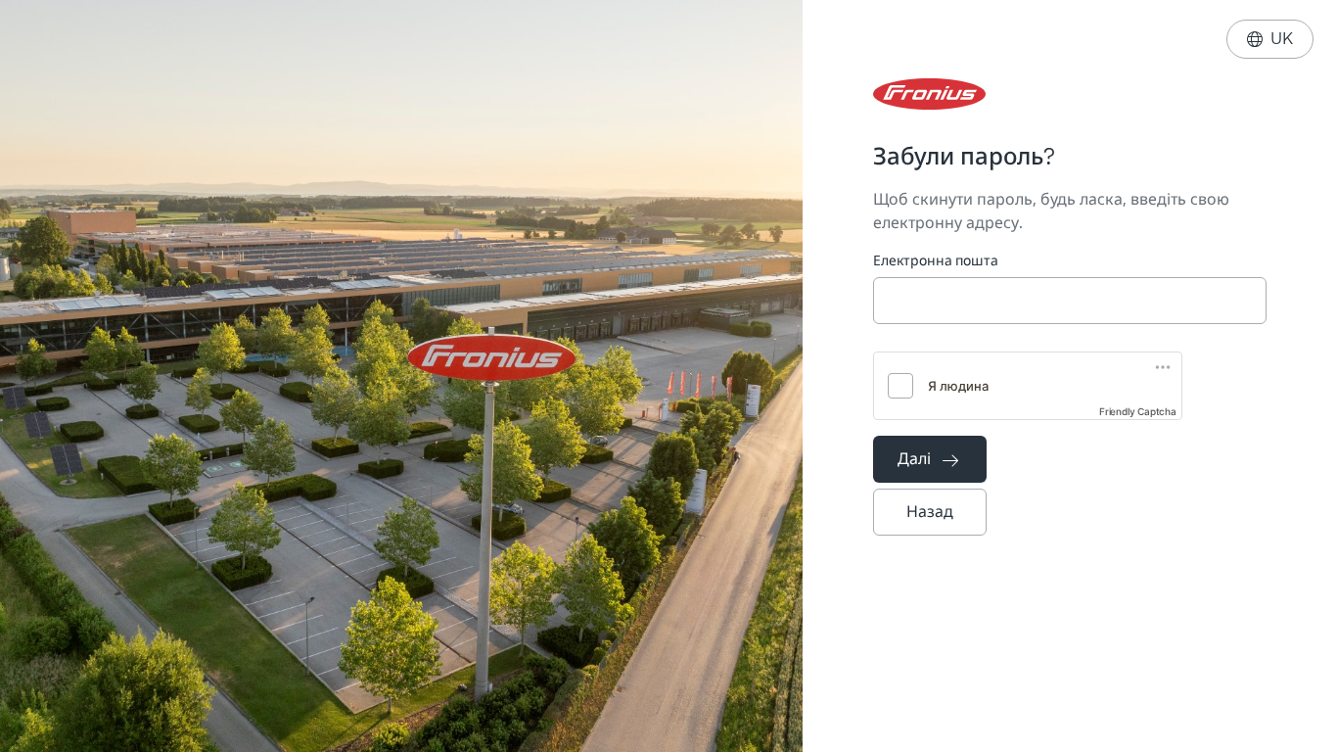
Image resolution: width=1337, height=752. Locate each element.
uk (1270, 38)
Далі (928, 458)
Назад (929, 511)
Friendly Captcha (1137, 411)
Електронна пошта (935, 261)
